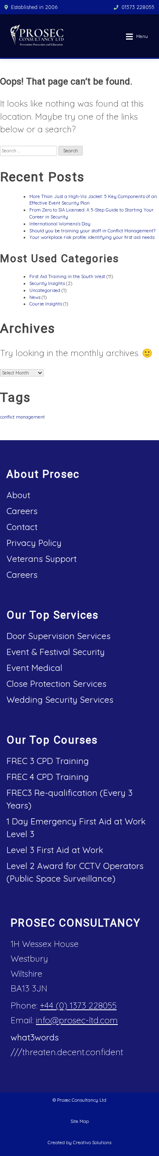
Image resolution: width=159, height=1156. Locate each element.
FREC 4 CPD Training (48, 776)
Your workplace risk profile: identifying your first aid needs (92, 237)
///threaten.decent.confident (67, 1052)
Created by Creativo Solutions (79, 1142)
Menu (142, 36)
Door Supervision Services (58, 635)
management (30, 417)
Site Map (80, 1121)
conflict (7, 417)
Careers (22, 511)
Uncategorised (44, 290)
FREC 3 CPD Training (48, 760)
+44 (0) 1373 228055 (78, 1005)
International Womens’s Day (60, 224)
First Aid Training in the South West (67, 276)
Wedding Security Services (60, 699)
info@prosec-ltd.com (77, 1020)
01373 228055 (138, 7)
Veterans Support (42, 558)
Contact (22, 526)
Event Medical (34, 667)
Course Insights (45, 304)
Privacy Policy (34, 542)
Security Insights (47, 283)
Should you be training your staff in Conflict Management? (92, 231)
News (34, 297)
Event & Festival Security (56, 651)
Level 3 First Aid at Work (55, 849)
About (18, 495)
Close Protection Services (56, 683)
